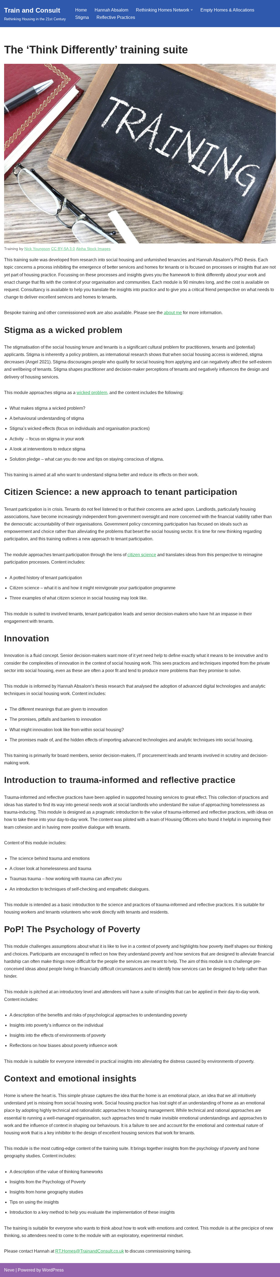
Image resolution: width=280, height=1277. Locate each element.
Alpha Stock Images (93, 248)
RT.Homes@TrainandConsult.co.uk (89, 1251)
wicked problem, (92, 392)
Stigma (82, 17)
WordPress (53, 1270)
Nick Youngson (37, 248)
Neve (9, 1270)
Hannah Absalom (111, 10)
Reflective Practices (116, 17)
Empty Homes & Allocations (227, 10)
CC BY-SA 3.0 (63, 248)
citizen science (141, 554)
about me (173, 312)
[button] (192, 10)
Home (81, 10)
